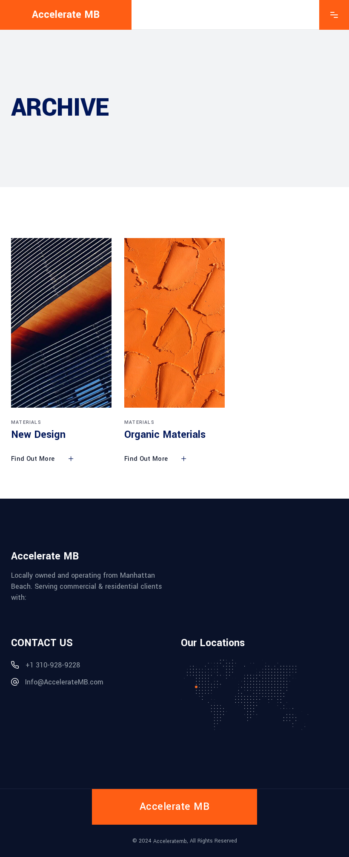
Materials (26, 422)
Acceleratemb (170, 841)
